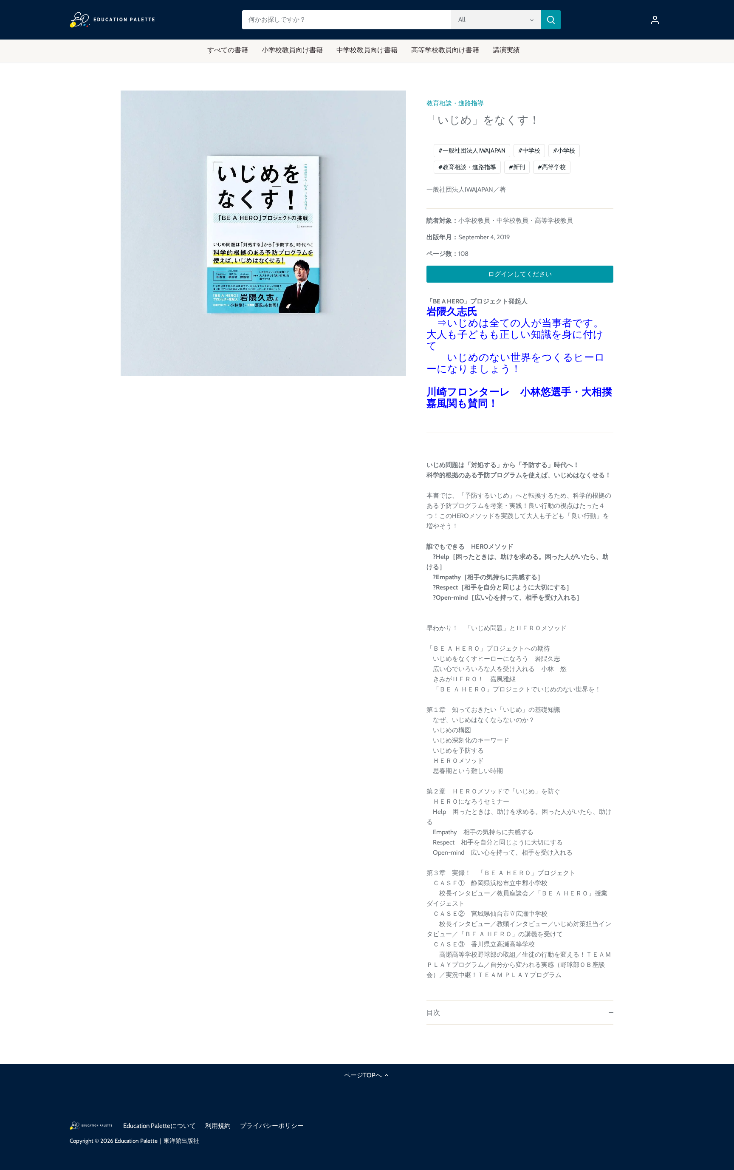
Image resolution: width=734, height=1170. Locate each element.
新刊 (517, 167)
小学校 (564, 150)
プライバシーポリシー (272, 1126)
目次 (433, 1013)
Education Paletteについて (159, 1126)
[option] (263, 233)
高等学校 (552, 167)
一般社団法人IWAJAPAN (471, 150)
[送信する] (551, 19)
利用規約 (218, 1126)
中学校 (529, 150)
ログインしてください (520, 274)
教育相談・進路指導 (455, 103)
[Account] (655, 19)
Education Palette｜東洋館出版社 (157, 1140)
